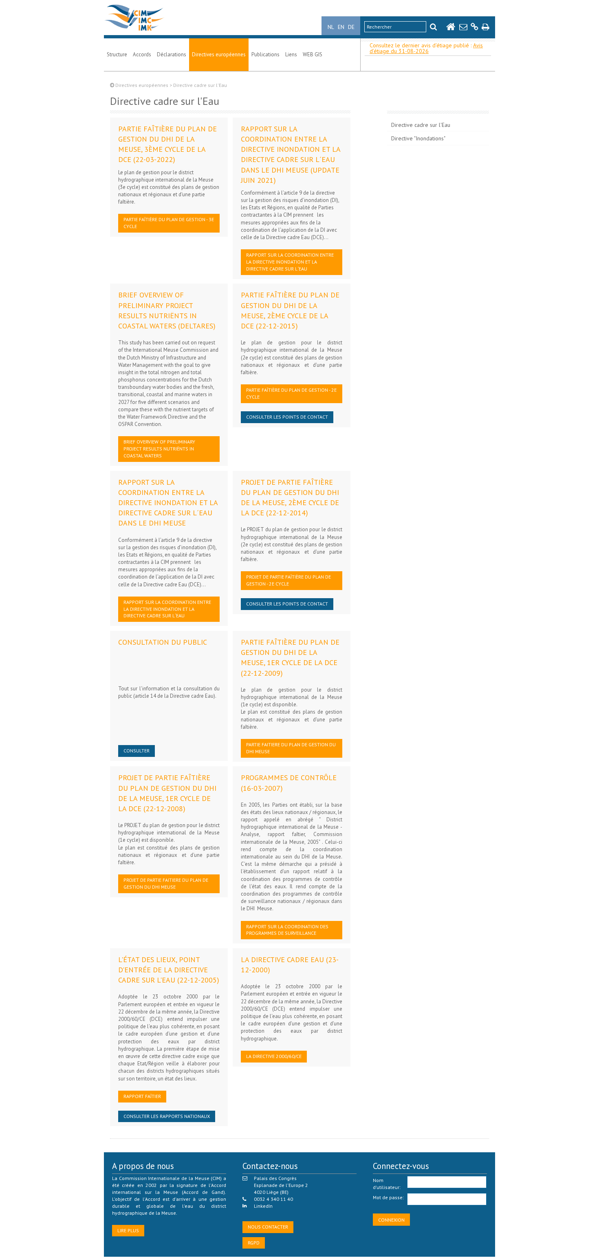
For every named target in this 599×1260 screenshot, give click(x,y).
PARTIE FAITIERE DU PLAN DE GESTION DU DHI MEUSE (291, 747)
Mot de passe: (388, 1197)
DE (351, 27)
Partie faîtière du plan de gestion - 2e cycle (291, 393)
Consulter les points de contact (287, 417)
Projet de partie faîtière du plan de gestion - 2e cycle (288, 580)
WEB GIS (312, 54)
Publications (265, 54)
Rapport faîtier (142, 1096)
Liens (291, 54)
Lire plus (128, 1230)
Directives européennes (219, 54)
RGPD (254, 1243)
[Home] (134, 30)
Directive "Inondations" (418, 138)
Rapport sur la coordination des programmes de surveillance (287, 929)
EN (341, 27)
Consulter (136, 751)
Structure (117, 54)
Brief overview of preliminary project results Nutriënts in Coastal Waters (159, 449)
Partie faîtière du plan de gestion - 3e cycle (168, 222)
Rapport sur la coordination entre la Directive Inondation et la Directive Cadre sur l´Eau (290, 262)
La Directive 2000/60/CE (274, 1056)
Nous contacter (268, 1227)
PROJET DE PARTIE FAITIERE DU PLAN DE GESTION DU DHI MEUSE (165, 883)
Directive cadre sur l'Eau (420, 125)
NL (331, 27)
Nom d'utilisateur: (387, 1183)
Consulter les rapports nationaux (166, 1116)
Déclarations (171, 54)
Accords (142, 54)
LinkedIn (263, 1206)
